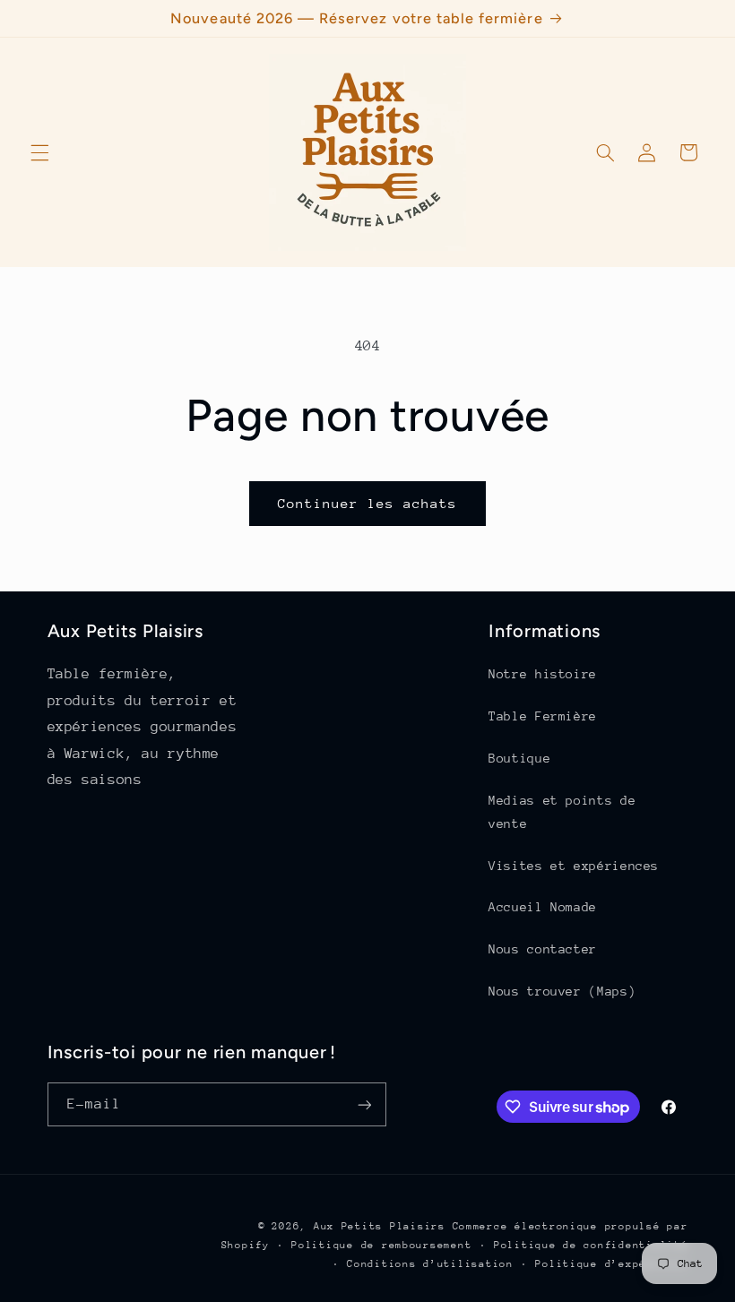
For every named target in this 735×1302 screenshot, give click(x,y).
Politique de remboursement (381, 1245)
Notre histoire (543, 674)
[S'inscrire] (364, 1104)
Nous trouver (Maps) (562, 991)
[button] (39, 152)
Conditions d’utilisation (430, 1264)
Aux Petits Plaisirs (379, 1226)
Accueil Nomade (543, 907)
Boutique (519, 758)
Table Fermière (543, 716)
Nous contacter (543, 949)
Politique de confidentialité (591, 1245)
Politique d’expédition (611, 1264)
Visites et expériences (574, 865)
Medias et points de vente (562, 812)
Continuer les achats (368, 503)
